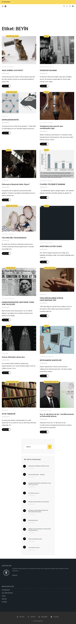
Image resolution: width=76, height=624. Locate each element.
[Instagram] (70, 6)
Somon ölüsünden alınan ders (13, 357)
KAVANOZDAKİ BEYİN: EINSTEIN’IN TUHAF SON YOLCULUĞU (18, 303)
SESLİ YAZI (13, 268)
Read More (6, 86)
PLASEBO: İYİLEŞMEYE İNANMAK (52, 184)
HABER (8, 92)
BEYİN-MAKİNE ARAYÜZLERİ (50, 360)
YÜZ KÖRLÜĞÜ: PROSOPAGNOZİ (14, 238)
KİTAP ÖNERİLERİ (8, 414)
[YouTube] (73, 6)
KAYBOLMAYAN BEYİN (10, 120)
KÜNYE (3, 596)
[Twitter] (67, 6)
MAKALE (46, 36)
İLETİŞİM (4, 602)
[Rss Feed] (64, 6)
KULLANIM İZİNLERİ (7, 593)
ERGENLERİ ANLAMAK (48, 70)
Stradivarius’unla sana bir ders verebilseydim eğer (51, 127)
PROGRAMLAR (6, 590)
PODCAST (46, 381)
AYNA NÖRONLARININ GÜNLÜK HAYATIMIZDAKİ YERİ (51, 299)
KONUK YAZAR (14, 36)
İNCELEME (8, 36)
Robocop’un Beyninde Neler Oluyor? (16, 184)
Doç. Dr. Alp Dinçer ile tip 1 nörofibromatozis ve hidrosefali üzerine (57, 415)
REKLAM (4, 599)
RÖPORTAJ (51, 381)
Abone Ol (14, 575)
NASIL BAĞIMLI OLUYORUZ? (12, 70)
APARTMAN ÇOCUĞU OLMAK (51, 246)
